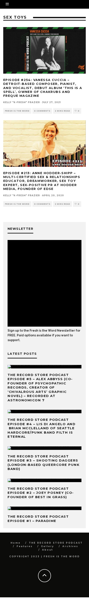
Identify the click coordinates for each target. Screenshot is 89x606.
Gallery (47, 546)
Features (25, 546)
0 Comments (42, 111)
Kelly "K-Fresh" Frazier (21, 102)
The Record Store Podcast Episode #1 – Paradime (38, 518)
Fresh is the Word (17, 111)
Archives (70, 546)
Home (16, 542)
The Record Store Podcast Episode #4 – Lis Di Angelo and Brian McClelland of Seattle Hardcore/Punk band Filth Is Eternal (41, 428)
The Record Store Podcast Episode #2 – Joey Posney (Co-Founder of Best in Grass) (41, 492)
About (47, 549)
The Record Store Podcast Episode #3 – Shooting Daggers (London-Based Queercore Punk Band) (43, 462)
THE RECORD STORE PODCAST (56, 542)
